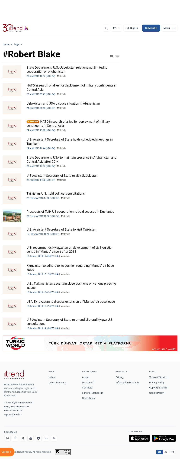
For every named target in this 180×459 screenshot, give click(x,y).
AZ (166, 452)
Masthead (87, 382)
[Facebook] (15, 438)
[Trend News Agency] (14, 374)
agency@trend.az (12, 414)
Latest (52, 377)
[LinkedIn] (46, 438)
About (85, 377)
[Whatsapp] (7, 438)
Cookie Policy (156, 392)
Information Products (127, 382)
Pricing (119, 377)
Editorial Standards (92, 392)
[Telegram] (38, 438)
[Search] (106, 28)
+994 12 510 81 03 (13, 410)
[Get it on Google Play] (164, 438)
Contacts (87, 387)
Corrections (88, 398)
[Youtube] (30, 438)
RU (172, 452)
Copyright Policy (158, 387)
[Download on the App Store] (139, 438)
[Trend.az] (16, 28)
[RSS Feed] (54, 438)
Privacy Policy (156, 382)
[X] (23, 438)
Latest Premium (57, 382)
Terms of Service (158, 377)
